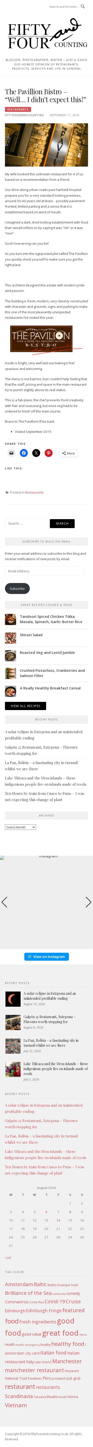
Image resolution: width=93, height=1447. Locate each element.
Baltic (40, 1284)
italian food (53, 1352)
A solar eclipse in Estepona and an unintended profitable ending (50, 996)
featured (73, 1310)
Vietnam (16, 1405)
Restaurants (18, 109)
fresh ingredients (37, 1322)
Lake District (43, 1362)
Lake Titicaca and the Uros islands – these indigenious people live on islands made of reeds (56, 1068)
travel (63, 1397)
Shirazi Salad (31, 634)
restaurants (48, 1387)
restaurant (20, 1386)
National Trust (16, 1378)
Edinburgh (15, 1310)
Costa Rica (36, 1302)
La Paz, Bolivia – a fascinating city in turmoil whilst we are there (51, 1043)
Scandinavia (19, 1396)
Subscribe (17, 588)
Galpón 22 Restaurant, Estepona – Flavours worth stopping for (50, 1019)
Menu (14, 7)
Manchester (67, 1361)
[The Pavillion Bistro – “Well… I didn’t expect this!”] (46, 144)
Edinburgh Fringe (44, 1310)
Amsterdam (19, 1284)
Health (10, 1344)
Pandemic (35, 1378)
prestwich (59, 1378)
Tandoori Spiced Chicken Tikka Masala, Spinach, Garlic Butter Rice (51, 619)
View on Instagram (49, 956)
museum (72, 1370)
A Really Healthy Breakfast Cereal (50, 687)
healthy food (67, 1343)
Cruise (73, 1301)
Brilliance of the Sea (28, 1292)
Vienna (72, 1396)
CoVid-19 (55, 1301)
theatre (52, 1396)
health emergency (28, 1345)
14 (58, 1220)
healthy (45, 1345)
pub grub (73, 1378)
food (12, 1320)
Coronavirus (17, 1302)
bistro (52, 1284)
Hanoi (83, 1334)
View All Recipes (25, 706)
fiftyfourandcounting (24, 115)
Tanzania (39, 1397)
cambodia (58, 1294)
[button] (47, 946)
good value (31, 1334)
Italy (30, 1361)
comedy (73, 1293)
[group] (46, 902)
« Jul (8, 1257)
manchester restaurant (34, 1370)
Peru (47, 1378)
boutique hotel (67, 1285)
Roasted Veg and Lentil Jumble (47, 652)
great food (60, 1333)
